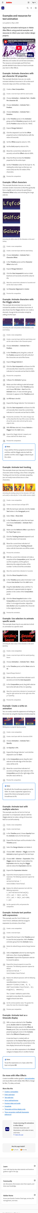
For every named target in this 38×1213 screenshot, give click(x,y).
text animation (29, 1078)
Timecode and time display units (15, 1109)
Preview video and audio (12, 1103)
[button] (28, 2)
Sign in (34, 2)
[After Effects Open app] (36, 8)
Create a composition (11, 1092)
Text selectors (9, 1098)
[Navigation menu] (2, 2)
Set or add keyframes (11, 1100)
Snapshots (8, 1106)
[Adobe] (9, 2)
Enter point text (9, 1095)
